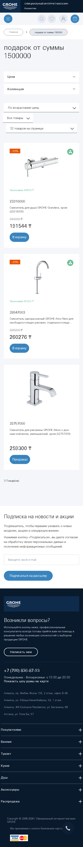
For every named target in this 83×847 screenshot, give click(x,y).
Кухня (5, 766)
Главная (13, 32)
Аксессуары (10, 789)
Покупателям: (11, 729)
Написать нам (21, 652)
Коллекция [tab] (15, 89)
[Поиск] (41, 19)
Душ (4, 777)
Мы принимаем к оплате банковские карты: (36, 828)
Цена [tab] (11, 76)
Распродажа (10, 801)
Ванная (6, 741)
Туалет (6, 754)
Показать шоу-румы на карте (26, 681)
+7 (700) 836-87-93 (22, 670)
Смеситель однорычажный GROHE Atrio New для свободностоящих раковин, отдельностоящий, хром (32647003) (41, 322)
